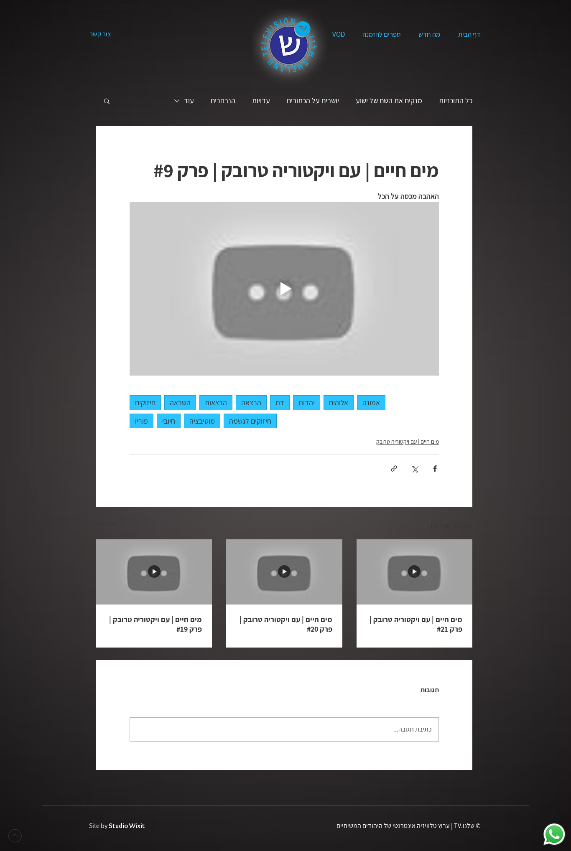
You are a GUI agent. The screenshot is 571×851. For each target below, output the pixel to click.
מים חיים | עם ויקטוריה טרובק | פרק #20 (286, 624)
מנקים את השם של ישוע (389, 100)
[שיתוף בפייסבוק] (435, 468)
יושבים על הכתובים (313, 100)
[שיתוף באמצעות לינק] (394, 468)
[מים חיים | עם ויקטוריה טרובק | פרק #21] (414, 572)
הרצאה (251, 402)
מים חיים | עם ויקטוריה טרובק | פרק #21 (416, 624)
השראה (180, 402)
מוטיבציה (202, 421)
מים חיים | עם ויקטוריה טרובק (407, 441)
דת (279, 402)
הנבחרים (223, 100)
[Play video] (284, 289)
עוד (189, 100)
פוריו (141, 421)
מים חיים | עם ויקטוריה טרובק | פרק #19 (155, 624)
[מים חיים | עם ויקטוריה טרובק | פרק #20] (284, 572)
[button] (107, 100)
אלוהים (338, 402)
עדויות (261, 100)
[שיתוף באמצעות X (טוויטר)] (414, 468)
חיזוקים (145, 402)
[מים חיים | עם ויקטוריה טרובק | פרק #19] (154, 572)
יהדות (306, 402)
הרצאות (216, 402)
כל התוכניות (455, 100)
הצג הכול (106, 524)
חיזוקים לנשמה (250, 421)
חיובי (168, 421)
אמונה (371, 402)
